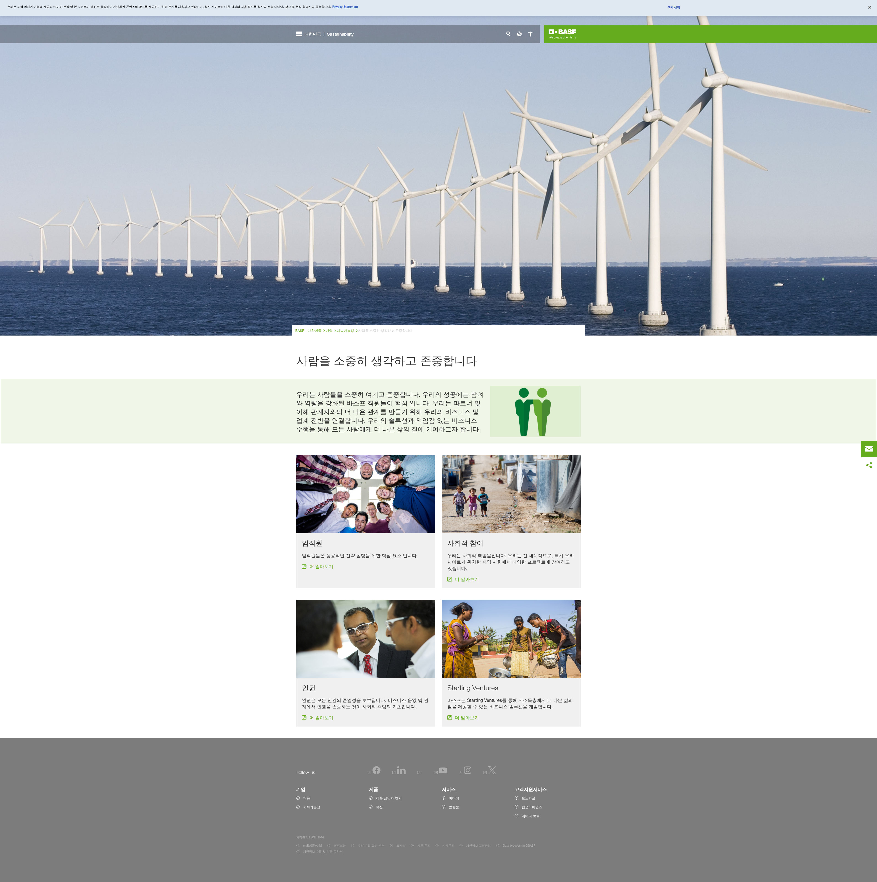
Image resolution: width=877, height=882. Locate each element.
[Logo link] (562, 34)
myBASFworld (312, 845)
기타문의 (448, 845)
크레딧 (400, 845)
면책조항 (340, 845)
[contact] (869, 449)
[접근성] (530, 34)
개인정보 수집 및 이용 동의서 (322, 851)
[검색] (508, 34)
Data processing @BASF (519, 845)
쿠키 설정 (673, 7)
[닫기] (870, 7)
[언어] (519, 34)
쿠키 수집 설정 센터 (371, 845)
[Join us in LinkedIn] (399, 773)
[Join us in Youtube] (440, 773)
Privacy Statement (345, 6)
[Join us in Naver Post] (420, 773)
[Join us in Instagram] (465, 773)
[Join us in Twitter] (490, 773)
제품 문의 (423, 845)
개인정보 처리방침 (478, 845)
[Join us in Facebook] (374, 773)
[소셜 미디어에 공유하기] (869, 465)
